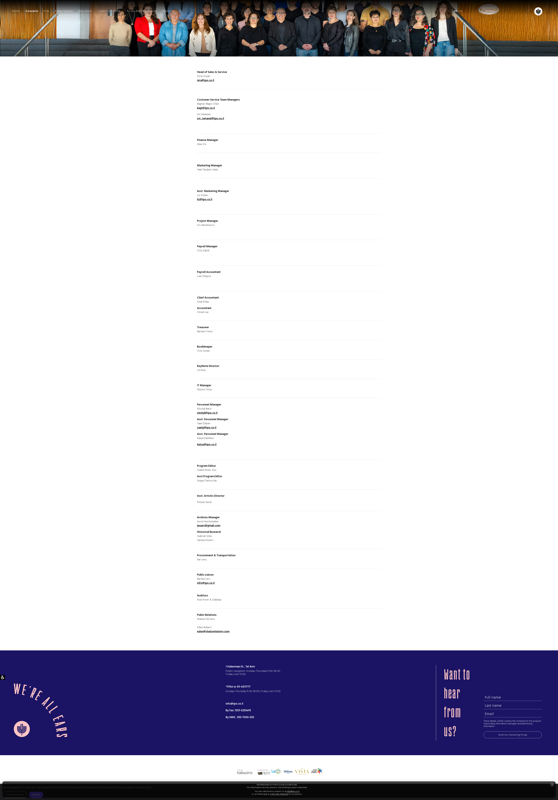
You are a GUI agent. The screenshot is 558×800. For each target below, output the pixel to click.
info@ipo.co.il (234, 703)
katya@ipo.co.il (207, 444)
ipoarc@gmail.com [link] (208, 525)
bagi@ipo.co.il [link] (206, 107)
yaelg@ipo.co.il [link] (206, 427)
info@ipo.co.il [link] (206, 582)
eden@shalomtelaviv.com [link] (213, 631)
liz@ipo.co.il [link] (204, 199)
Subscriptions (64, 11)
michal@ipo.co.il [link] (207, 412)
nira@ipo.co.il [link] (205, 80)
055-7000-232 (245, 717)
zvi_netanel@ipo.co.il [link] (210, 118)
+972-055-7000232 (279, 794)
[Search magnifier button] (180, 11)
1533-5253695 (243, 710)
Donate (489, 11)
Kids (46, 11)
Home (16, 11)
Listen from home (109, 11)
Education (85, 11)
